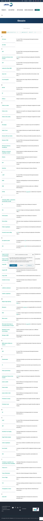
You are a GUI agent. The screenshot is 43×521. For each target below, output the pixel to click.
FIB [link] (18, 57)
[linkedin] (17, 507)
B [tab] (8, 32)
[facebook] (15, 507)
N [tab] (24, 32)
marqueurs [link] (25, 307)
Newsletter (24, 508)
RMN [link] (17, 303)
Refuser (21, 265)
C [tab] (9, 32)
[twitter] (20, 507)
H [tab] (16, 32)
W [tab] (36, 32)
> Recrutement (4, 507)
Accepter (13, 265)
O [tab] (25, 32)
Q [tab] (28, 32)
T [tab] (32, 32)
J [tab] (18, 32)
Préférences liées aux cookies (36, 518)
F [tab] (13, 32)
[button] (33, 254)
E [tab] (12, 32)
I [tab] (17, 32)
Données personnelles (19, 518)
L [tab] (21, 32)
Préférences (30, 265)
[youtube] (20, 510)
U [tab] (33, 32)
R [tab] (29, 32)
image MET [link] (28, 191)
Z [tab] (40, 32)
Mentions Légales (27, 518)
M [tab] (22, 32)
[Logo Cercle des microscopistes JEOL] (36, 508)
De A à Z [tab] (4, 32)
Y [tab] (39, 32)
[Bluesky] (13, 507)
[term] (8, 40)
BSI (14, 518)
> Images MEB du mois (6, 506)
